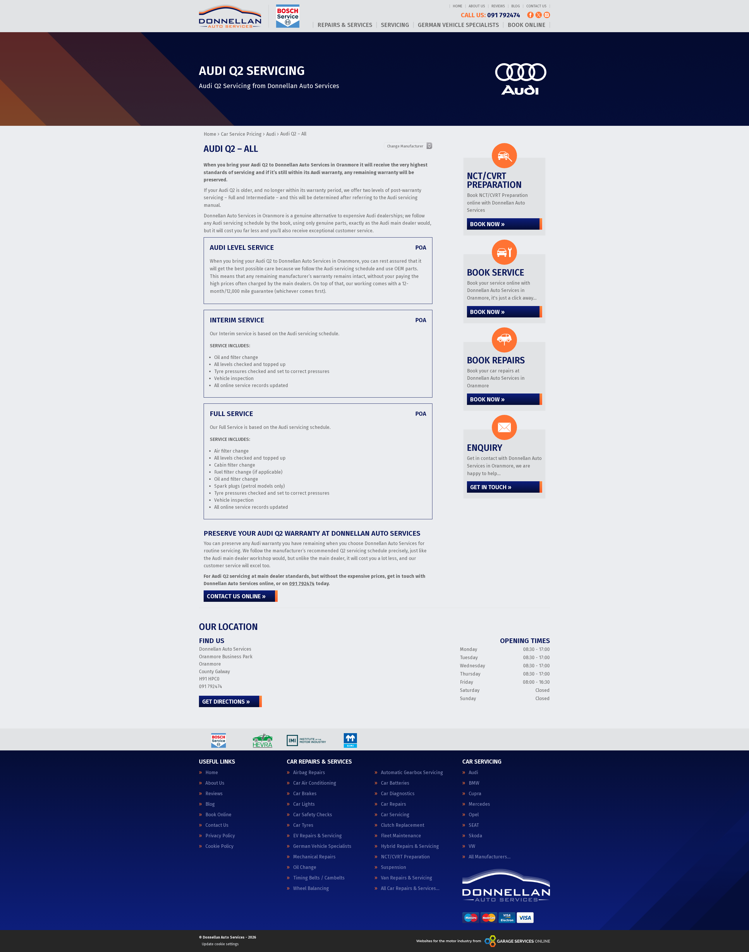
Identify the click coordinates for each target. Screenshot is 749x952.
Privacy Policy (220, 836)
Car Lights (304, 804)
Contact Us (536, 6)
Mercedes (479, 804)
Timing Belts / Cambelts (319, 878)
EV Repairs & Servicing (317, 836)
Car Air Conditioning (314, 783)
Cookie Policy (219, 846)
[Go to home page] (249, 16)
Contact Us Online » (236, 596)
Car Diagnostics (398, 793)
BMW (474, 783)
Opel (474, 814)
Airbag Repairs (309, 772)
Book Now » (487, 224)
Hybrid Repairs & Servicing (410, 846)
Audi (473, 772)
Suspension (393, 867)
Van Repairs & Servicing (406, 878)
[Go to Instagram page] (547, 15)
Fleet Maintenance (401, 836)
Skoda (475, 836)
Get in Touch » (490, 487)
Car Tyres (303, 825)
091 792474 (490, 15)
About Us (477, 6)
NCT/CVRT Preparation (405, 857)
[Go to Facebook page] (530, 15)
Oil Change (304, 867)
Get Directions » (226, 701)
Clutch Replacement (402, 825)
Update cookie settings (220, 944)
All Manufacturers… (490, 857)
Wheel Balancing (311, 888)
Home (457, 6)
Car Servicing (395, 814)
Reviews (498, 6)
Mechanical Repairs (314, 857)
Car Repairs (393, 804)
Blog (515, 6)
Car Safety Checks (312, 814)
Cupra (475, 793)
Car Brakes (305, 793)
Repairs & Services (344, 25)
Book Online (526, 25)
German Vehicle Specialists (458, 25)
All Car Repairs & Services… (410, 888)
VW (472, 846)
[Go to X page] (538, 15)
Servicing (395, 25)
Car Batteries (395, 783)
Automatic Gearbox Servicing (412, 772)
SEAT (474, 825)
